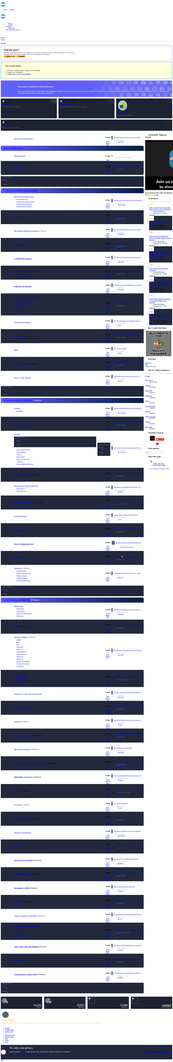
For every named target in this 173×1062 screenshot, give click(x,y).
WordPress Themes (22, 575)
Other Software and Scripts (24, 573)
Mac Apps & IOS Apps (22, 749)
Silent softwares (21, 936)
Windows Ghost (20, 673)
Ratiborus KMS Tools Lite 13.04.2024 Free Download (130, 831)
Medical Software (20, 168)
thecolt (119, 220)
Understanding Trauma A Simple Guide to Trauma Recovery (160, 238)
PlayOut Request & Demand (24, 204)
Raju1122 (120, 822)
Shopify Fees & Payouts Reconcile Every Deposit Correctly (159, 317)
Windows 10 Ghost (22, 683)
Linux (18, 642)
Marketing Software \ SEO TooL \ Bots (27, 297)
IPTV (16, 350)
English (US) (9, 1032)
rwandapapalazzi (122, 905)
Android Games (21, 611)
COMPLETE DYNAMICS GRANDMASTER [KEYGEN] (131, 692)
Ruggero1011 (121, 427)
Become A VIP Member (68, 104)
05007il (120, 963)
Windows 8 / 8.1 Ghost (23, 681)
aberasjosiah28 (122, 367)
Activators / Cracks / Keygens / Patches (28, 694)
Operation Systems (20, 637)
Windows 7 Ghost (21, 678)
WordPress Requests (22, 578)
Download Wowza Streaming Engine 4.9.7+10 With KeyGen (136, 257)
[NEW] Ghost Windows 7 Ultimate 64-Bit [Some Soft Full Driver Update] (138, 677)
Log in (3, 39)
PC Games (17, 805)
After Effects (20, 411)
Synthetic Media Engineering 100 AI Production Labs (159, 284)
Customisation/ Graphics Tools (25, 974)
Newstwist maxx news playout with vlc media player (128, 200)
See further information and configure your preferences (26, 1055)
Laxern (119, 519)
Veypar (117, 817)
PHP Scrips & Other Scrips (24, 580)
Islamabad (148, 363)
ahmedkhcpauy (122, 711)
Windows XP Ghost (22, 676)
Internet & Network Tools (23, 860)
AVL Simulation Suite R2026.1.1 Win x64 (127, 973)
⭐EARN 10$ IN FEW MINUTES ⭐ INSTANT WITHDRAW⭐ (135, 556)
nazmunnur (121, 614)
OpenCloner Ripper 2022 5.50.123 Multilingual (128, 900)
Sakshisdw (120, 477)
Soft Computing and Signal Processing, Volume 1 (127, 625)
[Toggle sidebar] (86, 34)
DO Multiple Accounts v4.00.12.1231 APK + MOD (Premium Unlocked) (137, 609)
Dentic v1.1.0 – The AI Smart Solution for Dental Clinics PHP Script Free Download (141, 166)
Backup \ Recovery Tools (23, 874)
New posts (9, 26)
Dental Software (19, 156)
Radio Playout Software (23, 286)
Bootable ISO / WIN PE (23, 663)
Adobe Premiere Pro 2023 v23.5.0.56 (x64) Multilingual (131, 706)
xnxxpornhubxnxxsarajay (127, 547)
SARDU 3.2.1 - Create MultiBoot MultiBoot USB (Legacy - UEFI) (136, 845)
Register (3, 43)
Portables (19, 931)
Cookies (7, 1028)
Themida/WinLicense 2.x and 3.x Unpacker (135, 542)
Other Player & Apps (21, 364)
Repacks (19, 933)
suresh (119, 561)
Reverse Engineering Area (23, 544)
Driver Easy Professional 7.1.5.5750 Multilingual (129, 734)
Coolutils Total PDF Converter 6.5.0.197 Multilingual (130, 775)
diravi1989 (121, 849)
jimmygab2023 (122, 452)
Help (6, 1039)
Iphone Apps (20, 616)
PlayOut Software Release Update (26, 201)
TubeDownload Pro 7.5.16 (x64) (124, 886)
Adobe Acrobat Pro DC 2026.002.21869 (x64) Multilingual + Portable (136, 930)
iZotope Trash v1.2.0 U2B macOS (123, 748)
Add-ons (19, 454)
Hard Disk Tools (20, 961)
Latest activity (16, 29)
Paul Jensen (121, 289)
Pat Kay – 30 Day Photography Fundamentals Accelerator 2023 (134, 529)
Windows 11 (20, 659)
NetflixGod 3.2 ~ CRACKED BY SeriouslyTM (132, 362)
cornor (119, 629)
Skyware (120, 724)
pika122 (120, 919)
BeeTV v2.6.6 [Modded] (120, 348)
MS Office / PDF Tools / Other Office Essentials (31, 763)
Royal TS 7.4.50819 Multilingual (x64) (126, 859)
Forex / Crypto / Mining (22, 378)
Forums (10, 25)
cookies (22, 1052)
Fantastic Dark (9, 1030)
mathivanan (121, 697)
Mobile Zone (18, 606)
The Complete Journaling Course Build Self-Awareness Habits (158, 254)
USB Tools (18, 846)
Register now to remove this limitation (19, 74)
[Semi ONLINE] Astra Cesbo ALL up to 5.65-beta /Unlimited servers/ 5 (139, 321)
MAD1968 (120, 142)
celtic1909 (120, 655)
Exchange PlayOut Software (24, 206)
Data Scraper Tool (21, 491)
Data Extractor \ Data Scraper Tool (26, 486)
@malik (120, 339)
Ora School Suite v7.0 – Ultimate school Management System (135, 573)
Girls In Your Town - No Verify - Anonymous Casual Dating (135, 137)
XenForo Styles (21, 457)
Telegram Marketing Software (25, 302)
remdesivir (120, 491)
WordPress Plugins (22, 571)
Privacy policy (9, 1037)
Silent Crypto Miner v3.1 (127, 376)
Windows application (21, 819)
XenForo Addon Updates (23, 449)
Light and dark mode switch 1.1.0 (129, 448)
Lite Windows (20, 666)
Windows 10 (20, 656)
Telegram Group (7, 125)
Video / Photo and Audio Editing (25, 947)
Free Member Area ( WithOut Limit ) (17, 600)
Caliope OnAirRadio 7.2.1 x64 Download (129, 285)
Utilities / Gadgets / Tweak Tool (25, 916)
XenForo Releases (21, 452)
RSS (107, 145)
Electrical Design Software (23, 139)
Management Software (22, 475)
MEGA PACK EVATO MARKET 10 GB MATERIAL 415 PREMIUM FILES (141, 501)
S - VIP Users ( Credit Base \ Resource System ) (20, 190)
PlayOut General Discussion (24, 197)
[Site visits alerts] (158, 464)
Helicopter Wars (121, 803)
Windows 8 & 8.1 (21, 651)
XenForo (17, 434)
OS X (18, 644)
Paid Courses (19, 530)
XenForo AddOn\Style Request (25, 464)
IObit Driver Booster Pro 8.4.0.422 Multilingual (131, 914)
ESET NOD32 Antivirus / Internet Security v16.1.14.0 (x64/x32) (133, 720)
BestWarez (120, 738)
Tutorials (17, 791)
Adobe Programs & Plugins (23, 708)
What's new (11, 28)
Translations (20, 461)
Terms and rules (10, 1035)
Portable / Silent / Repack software (27, 926)
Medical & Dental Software (13, 148)
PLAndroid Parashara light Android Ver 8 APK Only (133, 216)
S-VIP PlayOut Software (23, 259)
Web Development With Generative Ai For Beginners (132, 789)
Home (10, 23)
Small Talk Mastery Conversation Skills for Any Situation (160, 300)
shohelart (120, 381)
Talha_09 (120, 577)
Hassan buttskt (122, 205)
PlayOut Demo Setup (22, 199)
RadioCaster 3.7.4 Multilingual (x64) (130, 945)
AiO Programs (20, 929)
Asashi (119, 275)
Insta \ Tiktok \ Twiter (22, 304)
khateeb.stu (121, 505)
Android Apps (20, 608)
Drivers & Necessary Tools (24, 735)
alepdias (120, 171)
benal (119, 533)
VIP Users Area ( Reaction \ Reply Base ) (18, 400)
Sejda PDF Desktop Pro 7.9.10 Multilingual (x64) (129, 762)
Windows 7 (20, 649)
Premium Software (21, 245)
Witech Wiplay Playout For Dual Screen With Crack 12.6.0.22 (133, 334)
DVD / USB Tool (20, 902)
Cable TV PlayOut (20, 336)
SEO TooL (19, 309)
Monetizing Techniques (22, 424)
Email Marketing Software (24, 311)
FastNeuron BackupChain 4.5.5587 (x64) (127, 873)
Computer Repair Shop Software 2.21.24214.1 (126, 473)
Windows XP (20, 647)
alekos (119, 325)
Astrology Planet (20, 217)
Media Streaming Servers (23, 271)
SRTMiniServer (21, 274)
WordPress (18, 568)
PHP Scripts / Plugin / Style (24, 502)
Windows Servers (21, 654)
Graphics (17, 408)
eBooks (16, 627)
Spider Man (121, 248)
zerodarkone (121, 234)
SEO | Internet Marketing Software (26, 231)
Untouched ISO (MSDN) (23, 661)
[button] (14, 25)
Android (19, 639)
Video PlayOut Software (22, 322)
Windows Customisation (22, 833)
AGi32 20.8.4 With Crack (125, 515)
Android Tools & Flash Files (24, 613)
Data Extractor (20, 488)
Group (156, 195)
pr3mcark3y (121, 752)
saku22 (120, 307)
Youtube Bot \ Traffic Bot (23, 307)
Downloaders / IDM (21, 888)
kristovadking (121, 835)
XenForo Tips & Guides (23, 459)
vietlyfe (120, 353)
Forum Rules (6, 104)
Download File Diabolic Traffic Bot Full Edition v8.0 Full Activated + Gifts (135, 229)
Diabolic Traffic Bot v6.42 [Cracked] (126, 303)
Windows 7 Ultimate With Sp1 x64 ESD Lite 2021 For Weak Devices (134, 650)
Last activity (107, 142)
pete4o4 (166, 1005)
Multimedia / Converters (23, 777)
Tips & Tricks (19, 558)
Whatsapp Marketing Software (25, 299)
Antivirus (17, 722)
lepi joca (120, 681)
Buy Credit (121, 112)
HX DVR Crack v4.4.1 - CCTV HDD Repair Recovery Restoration (136, 959)
